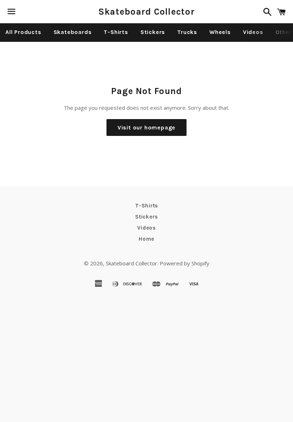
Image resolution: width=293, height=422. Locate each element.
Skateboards (73, 32)
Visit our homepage (146, 127)
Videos (253, 32)
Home (146, 239)
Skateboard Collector (146, 11)
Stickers (152, 32)
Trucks (187, 32)
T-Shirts (116, 32)
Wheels (220, 32)
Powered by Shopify (184, 263)
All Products (23, 32)
